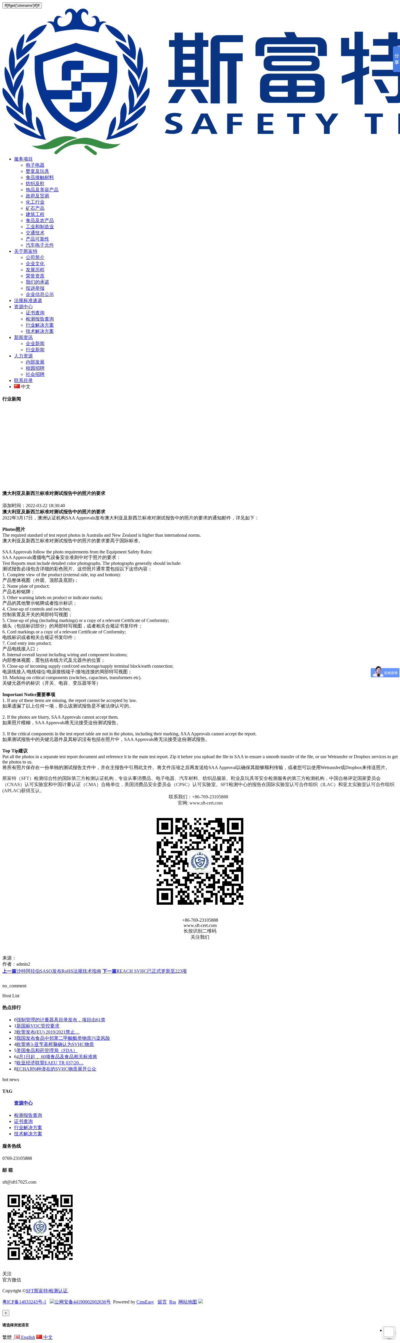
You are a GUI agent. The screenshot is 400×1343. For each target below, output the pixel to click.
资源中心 (23, 306)
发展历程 (35, 269)
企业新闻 (35, 343)
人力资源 (23, 355)
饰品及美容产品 (42, 189)
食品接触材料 (40, 177)
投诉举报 (35, 288)
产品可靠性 (37, 238)
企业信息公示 (40, 294)
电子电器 (35, 165)
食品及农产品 (40, 220)
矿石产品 (35, 208)
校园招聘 (35, 368)
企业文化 (35, 263)
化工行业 (35, 202)
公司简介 (35, 257)
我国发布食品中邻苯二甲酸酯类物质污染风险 (63, 1038)
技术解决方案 (40, 331)
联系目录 (23, 380)
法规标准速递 (28, 300)
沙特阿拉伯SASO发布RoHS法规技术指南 (51, 971)
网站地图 (187, 1301)
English (27, 1337)
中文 (47, 1337)
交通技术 (35, 232)
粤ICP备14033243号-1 (24, 1301)
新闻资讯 (23, 337)
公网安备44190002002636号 (82, 1301)
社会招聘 (35, 374)
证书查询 (35, 312)
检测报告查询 (40, 318)
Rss (172, 1301)
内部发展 (35, 361)
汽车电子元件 (40, 245)
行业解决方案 (40, 325)
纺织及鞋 (35, 183)
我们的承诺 (37, 281)
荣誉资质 (35, 275)
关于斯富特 (25, 251)
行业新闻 (35, 349)
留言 (162, 1301)
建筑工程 (35, 214)
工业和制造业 (40, 226)
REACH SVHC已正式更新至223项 (144, 971)
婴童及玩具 (37, 171)
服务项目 (23, 158)
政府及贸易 (37, 195)
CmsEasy (145, 1301)
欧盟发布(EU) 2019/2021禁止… (48, 1032)
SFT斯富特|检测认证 (47, 1290)
